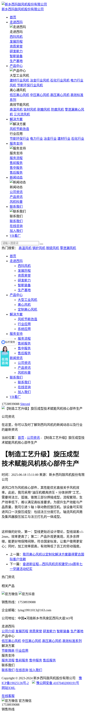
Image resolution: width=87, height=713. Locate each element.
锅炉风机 (38, 248)
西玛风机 (16, 36)
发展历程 (16, 41)
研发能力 (16, 51)
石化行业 (77, 138)
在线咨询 (16, 226)
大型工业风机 (27, 299)
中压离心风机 (39, 95)
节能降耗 (8, 650)
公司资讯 (16, 192)
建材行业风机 (19, 80)
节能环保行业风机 (30, 85)
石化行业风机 (60, 80)
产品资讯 (16, 197)
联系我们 (16, 206)
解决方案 (16, 119)
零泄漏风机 (68, 248)
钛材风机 (29, 109)
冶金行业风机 (39, 80)
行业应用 (24, 324)
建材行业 (63, 138)
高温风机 (16, 109)
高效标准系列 (72, 641)
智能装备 (16, 56)
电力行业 (36, 138)
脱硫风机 (52, 248)
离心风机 (24, 304)
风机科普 (16, 201)
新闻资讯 (16, 358)
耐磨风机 (43, 109)
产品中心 (16, 66)
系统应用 (24, 329)
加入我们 (16, 231)
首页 (13, 17)
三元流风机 (22, 114)
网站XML (8, 688)
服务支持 (16, 143)
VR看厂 (15, 235)
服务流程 (16, 158)
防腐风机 (57, 109)
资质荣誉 (16, 46)
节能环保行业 (19, 138)
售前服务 (16, 163)
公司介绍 (8, 631)
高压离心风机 (60, 95)
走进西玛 (16, 22)
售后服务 (16, 172)
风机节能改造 (19, 129)
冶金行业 (50, 138)
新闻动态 (16, 177)
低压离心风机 (19, 95)
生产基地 (16, 61)
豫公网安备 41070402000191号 (57, 683)
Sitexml (25, 404)
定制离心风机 (27, 309)
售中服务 (16, 167)
